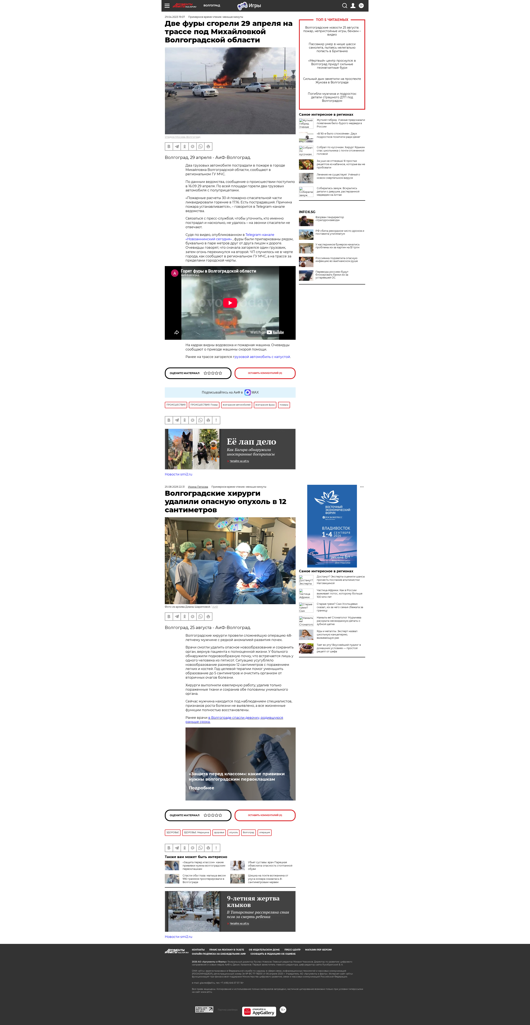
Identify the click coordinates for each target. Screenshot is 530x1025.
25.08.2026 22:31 (175, 486)
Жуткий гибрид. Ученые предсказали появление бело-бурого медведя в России (341, 123)
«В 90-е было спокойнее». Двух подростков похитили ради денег (338, 135)
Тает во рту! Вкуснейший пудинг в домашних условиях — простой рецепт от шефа (339, 648)
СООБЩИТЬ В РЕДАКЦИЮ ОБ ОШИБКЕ (273, 954)
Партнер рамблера (227, 1009)
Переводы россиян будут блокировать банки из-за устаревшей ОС (332, 274)
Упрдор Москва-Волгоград (182, 136)
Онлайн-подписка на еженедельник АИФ (219, 954)
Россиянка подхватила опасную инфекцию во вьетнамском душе (337, 260)
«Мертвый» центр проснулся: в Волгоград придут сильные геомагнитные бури (332, 64)
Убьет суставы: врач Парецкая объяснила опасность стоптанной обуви (270, 865)
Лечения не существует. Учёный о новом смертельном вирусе (338, 176)
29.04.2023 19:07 (175, 16)
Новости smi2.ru (178, 474)
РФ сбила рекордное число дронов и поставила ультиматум (340, 232)
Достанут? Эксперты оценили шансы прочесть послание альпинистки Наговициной (341, 580)
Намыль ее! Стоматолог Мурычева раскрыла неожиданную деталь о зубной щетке (339, 621)
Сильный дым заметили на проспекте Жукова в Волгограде (332, 80)
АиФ (215, 606)
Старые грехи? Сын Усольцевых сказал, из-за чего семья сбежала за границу (340, 607)
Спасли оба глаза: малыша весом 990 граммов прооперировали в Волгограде (204, 879)
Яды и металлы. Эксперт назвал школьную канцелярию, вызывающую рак (337, 634)
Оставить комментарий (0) (265, 373)
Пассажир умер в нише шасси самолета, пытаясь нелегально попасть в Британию (332, 47)
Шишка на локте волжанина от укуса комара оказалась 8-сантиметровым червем (268, 879)
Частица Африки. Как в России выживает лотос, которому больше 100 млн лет (339, 593)
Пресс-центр (292, 949)
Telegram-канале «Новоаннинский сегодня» (230, 237)
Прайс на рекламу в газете (226, 949)
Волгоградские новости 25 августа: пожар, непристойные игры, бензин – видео (332, 31)
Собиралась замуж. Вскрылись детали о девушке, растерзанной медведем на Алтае (338, 191)
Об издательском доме (264, 949)
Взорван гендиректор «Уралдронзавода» (330, 219)
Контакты (198, 949)
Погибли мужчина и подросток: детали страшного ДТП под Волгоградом (332, 97)
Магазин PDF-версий (318, 949)
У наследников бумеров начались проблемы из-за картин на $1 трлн (338, 246)
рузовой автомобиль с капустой (262, 357)
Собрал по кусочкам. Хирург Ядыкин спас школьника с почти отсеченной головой (341, 150)
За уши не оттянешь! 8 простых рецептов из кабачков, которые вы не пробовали (341, 164)
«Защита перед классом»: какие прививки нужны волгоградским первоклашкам (237, 776)
